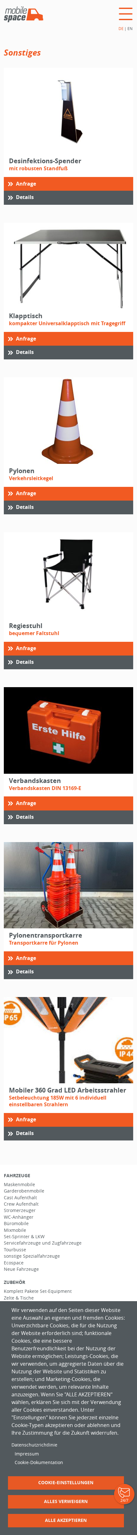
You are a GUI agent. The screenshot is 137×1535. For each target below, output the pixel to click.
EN (130, 28)
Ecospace (14, 1263)
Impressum (27, 1454)
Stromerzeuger (20, 1210)
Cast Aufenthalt (20, 1198)
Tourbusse (15, 1250)
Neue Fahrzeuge (21, 1269)
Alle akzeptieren (66, 1520)
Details (25, 197)
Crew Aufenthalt (21, 1204)
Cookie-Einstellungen (65, 1482)
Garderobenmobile (24, 1191)
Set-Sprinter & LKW (24, 1237)
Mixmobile (15, 1230)
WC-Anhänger (18, 1217)
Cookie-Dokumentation (39, 1462)
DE (121, 28)
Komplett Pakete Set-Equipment (38, 1291)
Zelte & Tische (19, 1298)
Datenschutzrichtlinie (34, 1445)
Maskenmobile (19, 1184)
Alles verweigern (66, 1501)
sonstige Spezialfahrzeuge (32, 1256)
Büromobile (16, 1223)
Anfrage (26, 183)
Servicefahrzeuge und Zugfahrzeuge (43, 1243)
